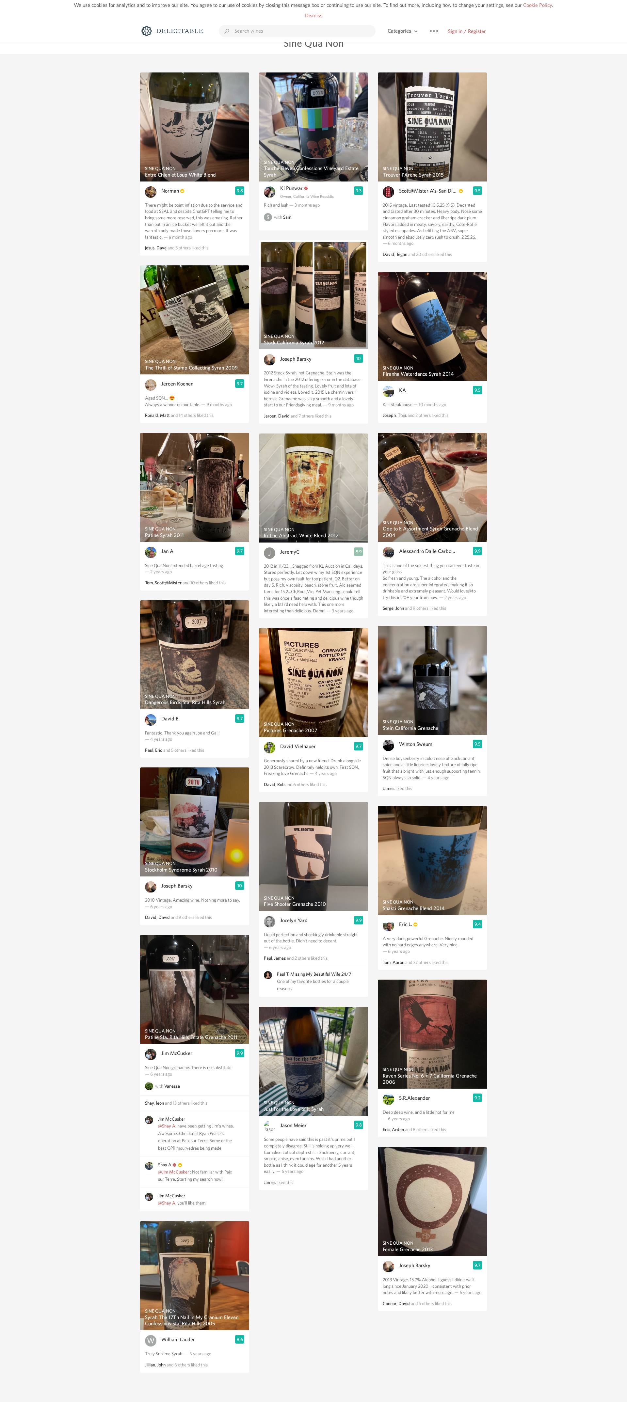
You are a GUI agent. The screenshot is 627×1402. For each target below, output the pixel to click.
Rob (280, 784)
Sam (287, 217)
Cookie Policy (537, 5)
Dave (161, 247)
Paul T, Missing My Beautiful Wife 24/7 (314, 974)
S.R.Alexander (414, 1098)
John (161, 1364)
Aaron (398, 962)
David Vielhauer (298, 746)
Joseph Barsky (177, 886)
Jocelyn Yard (294, 920)
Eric (158, 750)
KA (402, 390)
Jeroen (270, 415)
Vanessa (172, 1086)
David (150, 917)
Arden (398, 1129)
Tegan (401, 254)
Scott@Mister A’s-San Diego (428, 191)
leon (160, 1103)
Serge (388, 608)
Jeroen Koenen (177, 384)
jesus (149, 247)
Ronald (151, 415)
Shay (149, 1103)
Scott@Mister (168, 582)
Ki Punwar (291, 188)
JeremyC (289, 552)
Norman (170, 191)
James (280, 958)
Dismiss (313, 15)
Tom (149, 582)
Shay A (164, 1164)
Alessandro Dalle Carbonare (428, 551)
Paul (149, 750)
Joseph (389, 415)
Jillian (150, 1364)
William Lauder (178, 1339)
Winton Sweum (415, 744)
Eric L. (405, 924)
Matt (165, 415)
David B (170, 719)
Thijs (402, 415)
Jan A (167, 551)
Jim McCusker (176, 1053)
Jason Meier (293, 1125)
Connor (389, 1303)
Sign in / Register (467, 31)
